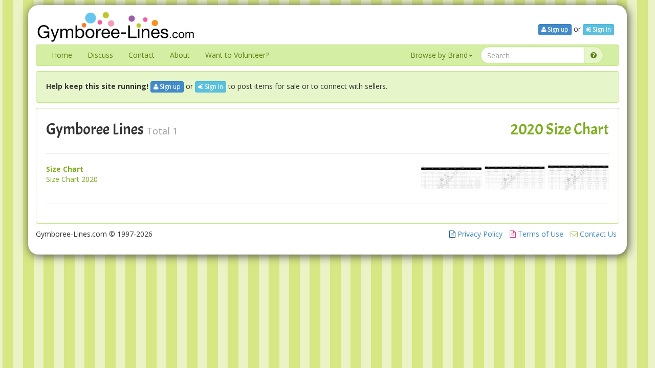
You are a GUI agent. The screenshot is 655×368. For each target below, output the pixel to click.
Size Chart (64, 169)
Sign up (557, 29)
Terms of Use (539, 234)
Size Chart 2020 (72, 179)
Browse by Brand (439, 55)
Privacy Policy (479, 234)
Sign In (601, 29)
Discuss (100, 55)
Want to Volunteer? (237, 55)
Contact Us (597, 234)
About (180, 55)
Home (62, 55)
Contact (141, 55)
